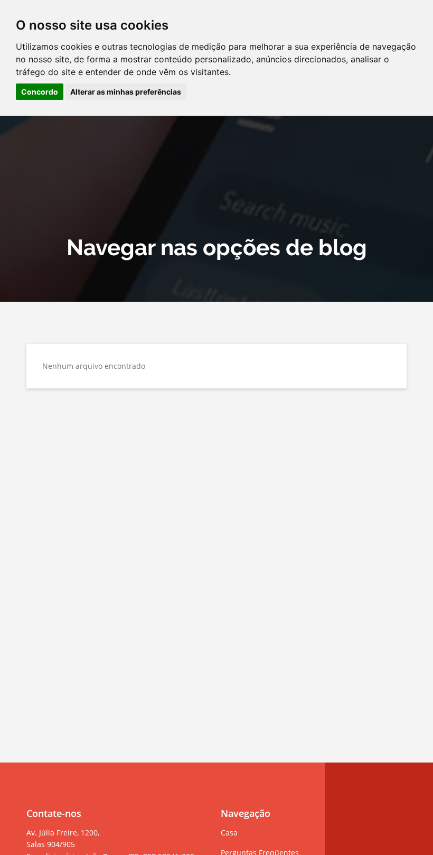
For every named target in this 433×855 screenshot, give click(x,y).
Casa (229, 833)
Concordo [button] (39, 91)
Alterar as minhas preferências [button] (125, 91)
